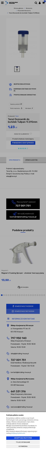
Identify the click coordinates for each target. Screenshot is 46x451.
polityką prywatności (18, 433)
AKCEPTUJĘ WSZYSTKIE (23, 438)
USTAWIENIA (23, 446)
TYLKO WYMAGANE (23, 442)
